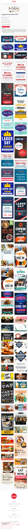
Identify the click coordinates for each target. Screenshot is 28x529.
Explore (14, 511)
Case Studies (12, 510)
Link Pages (11, 506)
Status (18, 517)
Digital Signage (18, 503)
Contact (19, 515)
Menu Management (12, 503)
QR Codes (19, 504)
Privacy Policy (15, 517)
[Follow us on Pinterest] (18, 524)
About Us (11, 515)
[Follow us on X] (16, 524)
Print (9, 510)
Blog (15, 510)
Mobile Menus (15, 504)
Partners (16, 515)
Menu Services (16, 506)
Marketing (11, 504)
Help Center (17, 510)
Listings (9, 504)
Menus (9, 503)
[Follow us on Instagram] (14, 524)
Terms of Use (10, 517)
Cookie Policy (5, 524)
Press (14, 515)
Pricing (9, 515)
